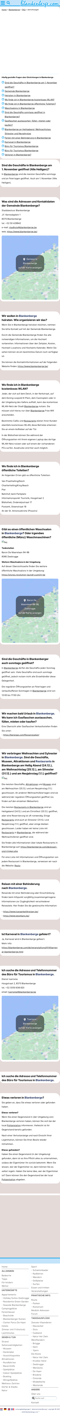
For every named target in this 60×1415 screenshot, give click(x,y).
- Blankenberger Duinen (14, 1319)
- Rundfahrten (9, 1362)
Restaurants (30, 421)
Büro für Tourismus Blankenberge (21, 146)
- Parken (35, 1303)
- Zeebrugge (37, 1364)
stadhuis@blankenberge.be (23, 227)
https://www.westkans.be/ (16, 915)
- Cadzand (36, 1333)
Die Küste (36, 1354)
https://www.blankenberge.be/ (22, 231)
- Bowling (6, 1376)
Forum (34, 1313)
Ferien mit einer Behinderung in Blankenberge (28, 138)
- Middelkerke (38, 1381)
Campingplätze (9, 1308)
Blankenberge (11, 174)
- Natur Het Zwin (39, 1336)
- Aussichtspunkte (11, 1355)
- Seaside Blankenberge (14, 1305)
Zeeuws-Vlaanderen (41, 1322)
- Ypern (35, 1350)
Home (5, 1266)
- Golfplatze (37, 1280)
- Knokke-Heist (38, 1360)
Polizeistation (14, 1125)
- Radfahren (37, 1273)
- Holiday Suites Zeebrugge (15, 1298)
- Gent (34, 1347)
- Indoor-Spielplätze (12, 1373)
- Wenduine (37, 1367)
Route (34, 1300)
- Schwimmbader (39, 1270)
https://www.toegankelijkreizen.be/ (20, 911)
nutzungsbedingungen (22, 1409)
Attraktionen (32, 784)
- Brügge (35, 1343)
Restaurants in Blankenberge (29, 807)
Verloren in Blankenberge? (18, 154)
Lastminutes (8, 1333)
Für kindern (7, 1282)
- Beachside (8, 1315)
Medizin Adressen (40, 1310)
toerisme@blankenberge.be (22, 992)
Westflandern (38, 1340)
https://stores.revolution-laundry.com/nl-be (23, 574)
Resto (17, 865)
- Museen (6, 1348)
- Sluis (34, 1329)
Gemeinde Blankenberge (17, 91)
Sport (34, 1266)
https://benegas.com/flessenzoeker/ (21, 735)
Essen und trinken (40, 1287)
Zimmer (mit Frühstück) (13, 1329)
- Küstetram (37, 1307)
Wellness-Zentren (11, 1383)
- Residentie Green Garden (15, 1301)
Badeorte (6, 1275)
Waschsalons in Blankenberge (20, 108)
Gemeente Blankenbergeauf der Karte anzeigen (30, 263)
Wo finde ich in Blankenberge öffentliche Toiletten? (30, 104)
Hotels (5, 1326)
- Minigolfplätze (10, 1380)
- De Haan (36, 1371)
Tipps (4, 1279)
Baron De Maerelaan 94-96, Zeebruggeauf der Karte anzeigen (30, 606)
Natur (4, 1390)
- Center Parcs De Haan (14, 1322)
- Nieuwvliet (37, 1326)
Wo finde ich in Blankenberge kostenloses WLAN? (29, 99)
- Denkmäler (8, 1352)
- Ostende (36, 1378)
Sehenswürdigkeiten (12, 1345)
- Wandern (36, 1277)
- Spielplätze (8, 1369)
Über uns (35, 1394)
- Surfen (35, 1284)
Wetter (5, 1286)
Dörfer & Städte (10, 1387)
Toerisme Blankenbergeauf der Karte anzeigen (30, 1023)
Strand (5, 1341)
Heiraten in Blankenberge (17, 95)
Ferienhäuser (8, 1312)
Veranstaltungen (39, 1291)
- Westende (37, 1385)
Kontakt (35, 1402)
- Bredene (36, 1374)
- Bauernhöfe (8, 1366)
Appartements (9, 1294)
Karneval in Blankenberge (18, 142)
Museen (47, 784)
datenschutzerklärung (39, 1409)
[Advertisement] (30, 43)
